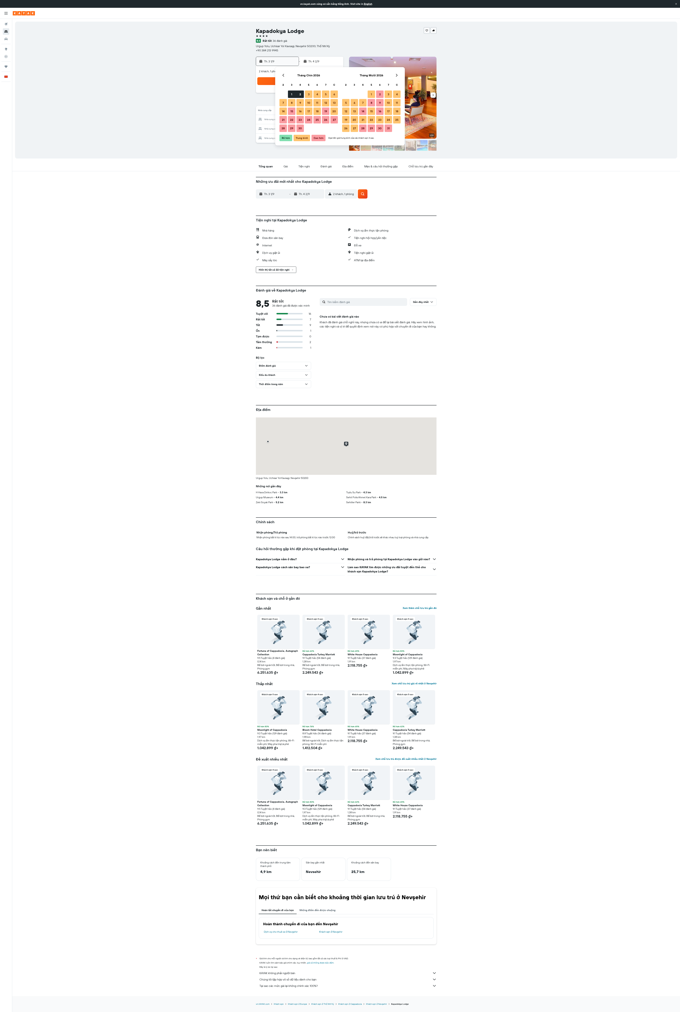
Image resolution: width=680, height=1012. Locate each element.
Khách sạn (279, 1004)
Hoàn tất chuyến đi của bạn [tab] (278, 910)
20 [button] (334, 111)
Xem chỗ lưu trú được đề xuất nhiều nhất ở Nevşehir (406, 759)
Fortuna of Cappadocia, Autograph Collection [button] (277, 652)
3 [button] (309, 94)
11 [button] (317, 102)
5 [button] (326, 94)
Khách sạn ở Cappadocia (350, 1004)
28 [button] (283, 128)
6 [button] (334, 94)
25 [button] (317, 119)
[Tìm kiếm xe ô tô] (6, 39)
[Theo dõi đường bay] (6, 56)
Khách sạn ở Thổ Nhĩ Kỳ (322, 1004)
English (368, 3)
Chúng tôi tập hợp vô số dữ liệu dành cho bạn (287, 979)
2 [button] (300, 94)
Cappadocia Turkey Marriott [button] (318, 654)
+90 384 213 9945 (267, 50)
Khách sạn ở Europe (297, 1004)
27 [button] (334, 119)
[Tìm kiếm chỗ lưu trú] (6, 31)
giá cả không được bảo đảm (320, 962)
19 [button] (325, 111)
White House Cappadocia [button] (363, 654)
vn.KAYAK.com (263, 1004)
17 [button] (308, 111)
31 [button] (388, 128)
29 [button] (291, 128)
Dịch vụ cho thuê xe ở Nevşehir (281, 931)
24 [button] (308, 119)
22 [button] (291, 119)
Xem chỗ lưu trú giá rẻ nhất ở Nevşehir (414, 683)
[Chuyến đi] (6, 66)
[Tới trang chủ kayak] (24, 13)
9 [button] (300, 102)
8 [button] (292, 102)
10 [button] (308, 102)
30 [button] (300, 128)
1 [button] (291, 94)
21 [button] (283, 119)
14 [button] (283, 111)
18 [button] (317, 111)
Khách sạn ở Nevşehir (330, 931)
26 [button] (325, 119)
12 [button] (325, 102)
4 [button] (317, 94)
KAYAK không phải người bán (277, 973)
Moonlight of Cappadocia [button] (408, 654)
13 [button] (334, 102)
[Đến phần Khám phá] (6, 49)
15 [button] (291, 111)
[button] (676, 4)
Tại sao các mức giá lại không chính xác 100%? (288, 986)
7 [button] (283, 102)
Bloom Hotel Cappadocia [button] (317, 729)
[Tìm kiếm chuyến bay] (6, 24)
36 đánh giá (280, 41)
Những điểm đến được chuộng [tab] (317, 910)
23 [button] (300, 119)
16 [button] (300, 111)
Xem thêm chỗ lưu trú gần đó (420, 608)
